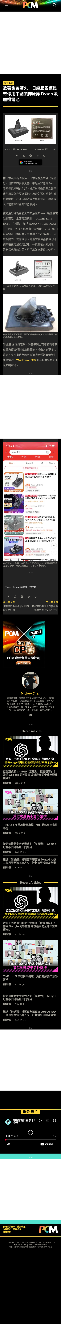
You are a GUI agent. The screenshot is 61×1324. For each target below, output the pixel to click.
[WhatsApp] (24, 155)
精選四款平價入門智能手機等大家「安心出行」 (45, 608)
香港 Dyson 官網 (26, 360)
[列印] (44, 155)
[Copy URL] (37, 155)
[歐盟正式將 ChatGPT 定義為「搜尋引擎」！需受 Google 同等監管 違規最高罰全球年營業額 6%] (30, 751)
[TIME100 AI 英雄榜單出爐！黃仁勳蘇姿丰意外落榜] (30, 804)
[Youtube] (30, 714)
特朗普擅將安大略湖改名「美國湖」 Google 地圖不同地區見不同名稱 (29, 845)
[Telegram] (30, 155)
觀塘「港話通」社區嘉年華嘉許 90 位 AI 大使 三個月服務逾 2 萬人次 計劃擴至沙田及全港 (30, 861)
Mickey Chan (20, 149)
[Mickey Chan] (30, 680)
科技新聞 (8, 83)
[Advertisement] (30, 42)
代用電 (32, 586)
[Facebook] (17, 155)
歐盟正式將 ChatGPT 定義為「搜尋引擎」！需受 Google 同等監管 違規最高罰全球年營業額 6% (30, 775)
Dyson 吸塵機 (19, 586)
